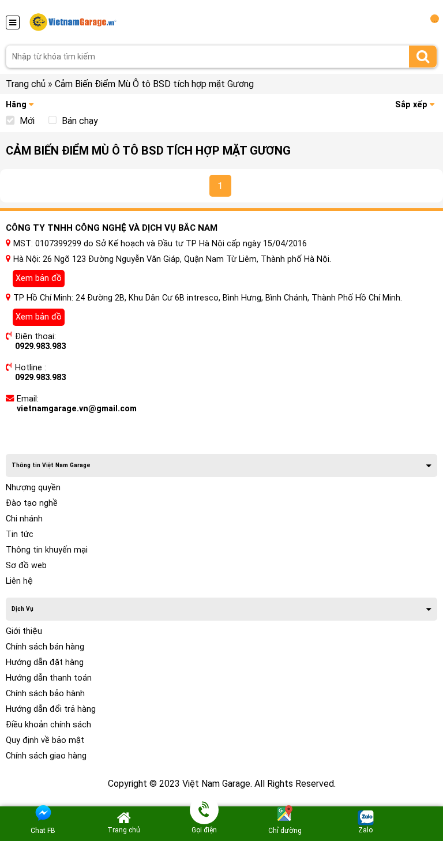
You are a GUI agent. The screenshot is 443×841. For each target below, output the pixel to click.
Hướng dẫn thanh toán (49, 678)
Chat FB (43, 831)
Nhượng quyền (33, 488)
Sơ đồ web (26, 565)
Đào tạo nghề (32, 503)
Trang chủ (26, 83)
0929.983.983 (40, 346)
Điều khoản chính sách (48, 725)
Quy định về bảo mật (45, 740)
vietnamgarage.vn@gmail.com (77, 409)
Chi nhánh (24, 519)
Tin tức (19, 534)
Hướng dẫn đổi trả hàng (51, 709)
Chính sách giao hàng (46, 756)
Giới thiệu (24, 631)
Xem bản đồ (39, 278)
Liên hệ (19, 581)
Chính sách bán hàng (45, 647)
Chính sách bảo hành (45, 694)
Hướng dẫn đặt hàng (45, 662)
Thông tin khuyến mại (47, 550)
